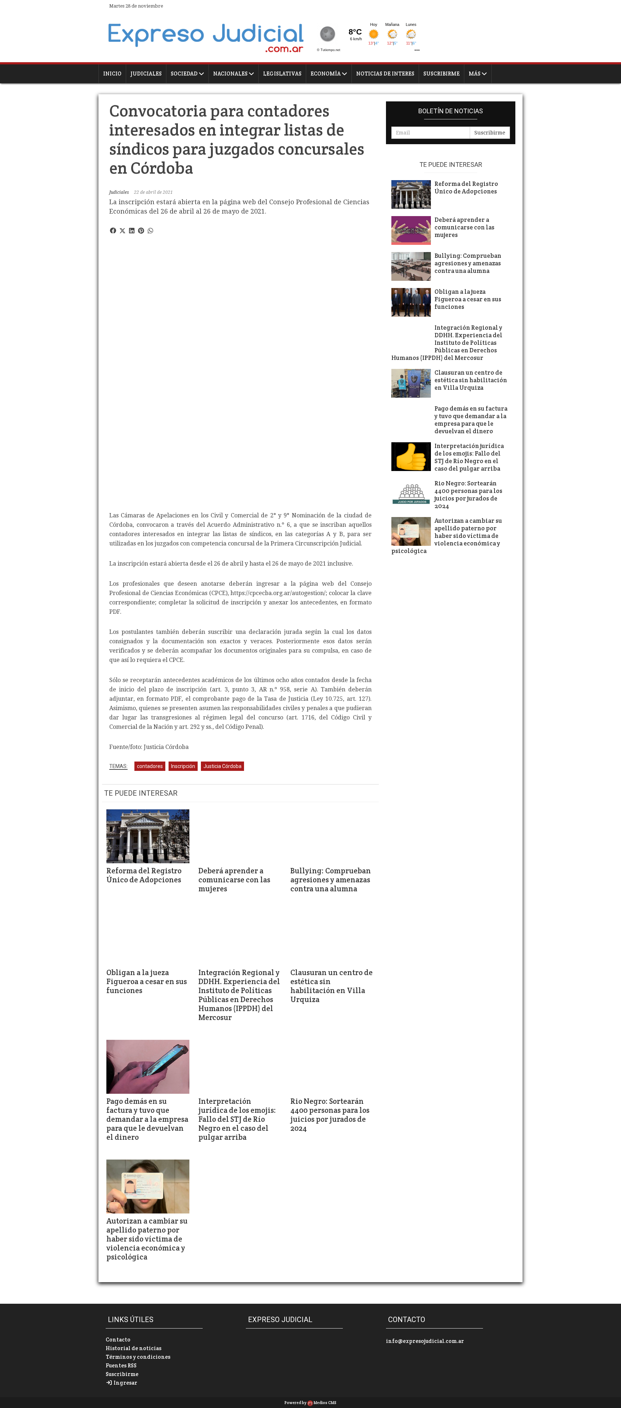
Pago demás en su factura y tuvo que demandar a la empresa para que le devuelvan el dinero (147, 1119)
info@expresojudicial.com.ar (425, 1341)
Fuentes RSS (121, 1365)
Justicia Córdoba (222, 766)
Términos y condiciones (138, 1356)
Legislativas (282, 73)
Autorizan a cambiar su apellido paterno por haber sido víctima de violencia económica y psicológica (147, 1238)
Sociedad (185, 73)
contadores (150, 766)
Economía (326, 73)
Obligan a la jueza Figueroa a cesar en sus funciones (146, 981)
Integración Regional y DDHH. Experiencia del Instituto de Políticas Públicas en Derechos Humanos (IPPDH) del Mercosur (239, 995)
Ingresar (124, 1382)
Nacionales (231, 73)
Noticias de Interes (385, 73)
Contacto (118, 1339)
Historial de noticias (133, 1348)
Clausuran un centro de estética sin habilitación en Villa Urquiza (331, 986)
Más (475, 73)
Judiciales (146, 73)
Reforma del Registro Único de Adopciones (143, 875)
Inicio (112, 73)
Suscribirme (441, 73)
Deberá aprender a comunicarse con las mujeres (234, 879)
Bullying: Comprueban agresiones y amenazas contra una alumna (330, 879)
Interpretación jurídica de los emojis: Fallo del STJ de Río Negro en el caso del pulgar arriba (237, 1119)
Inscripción (183, 766)
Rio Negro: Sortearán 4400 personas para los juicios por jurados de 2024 (329, 1115)
